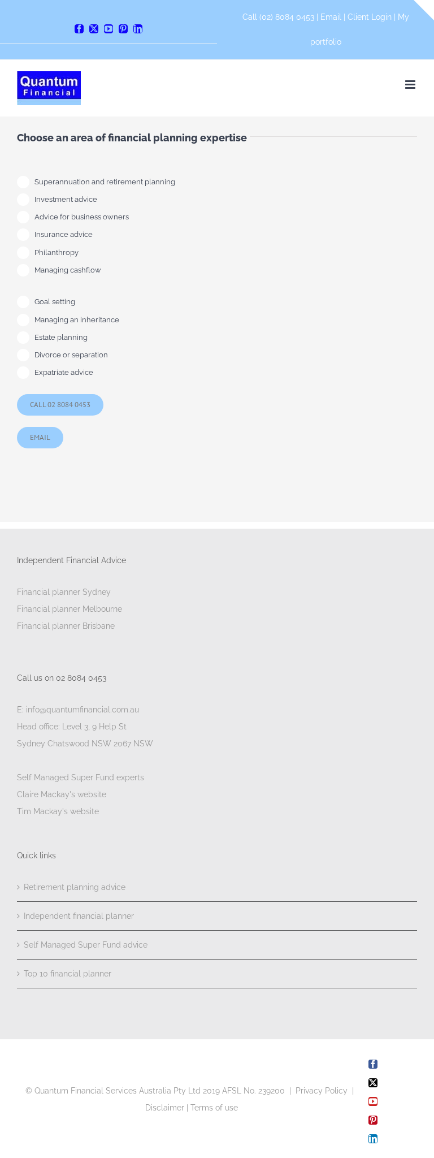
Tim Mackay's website (58, 811)
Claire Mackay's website (61, 794)
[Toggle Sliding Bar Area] (424, 10)
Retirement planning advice (74, 887)
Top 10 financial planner (67, 973)
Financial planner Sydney (64, 592)
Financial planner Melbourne (69, 608)
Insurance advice (63, 234)
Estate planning (61, 337)
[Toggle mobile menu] (411, 84)
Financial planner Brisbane (66, 625)
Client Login (370, 16)
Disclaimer (164, 1107)
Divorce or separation (71, 355)
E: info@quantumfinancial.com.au (78, 709)
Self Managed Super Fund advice (85, 944)
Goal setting (54, 301)
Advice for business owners (81, 217)
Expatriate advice (63, 372)
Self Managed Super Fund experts (80, 777)
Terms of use (214, 1107)
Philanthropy (56, 252)
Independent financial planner (79, 916)
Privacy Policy (322, 1090)
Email (332, 16)
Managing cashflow (67, 270)
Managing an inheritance (76, 320)
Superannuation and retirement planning (104, 182)
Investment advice (65, 199)
